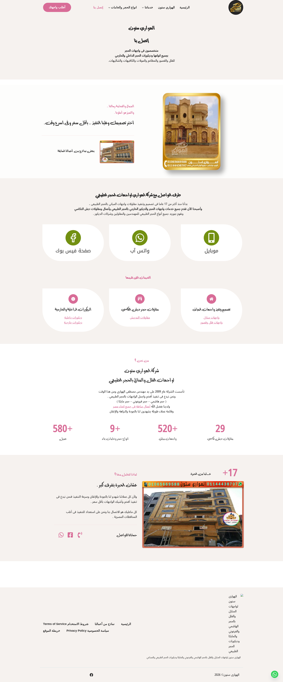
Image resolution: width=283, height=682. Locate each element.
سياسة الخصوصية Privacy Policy (87, 630)
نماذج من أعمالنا (104, 624)
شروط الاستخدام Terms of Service (65, 624)
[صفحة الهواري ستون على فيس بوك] (91, 674)
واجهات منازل (211, 317)
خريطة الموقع (51, 630)
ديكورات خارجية (73, 322)
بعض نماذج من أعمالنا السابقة (76, 150)
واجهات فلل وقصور (211, 322)
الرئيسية (185, 7)
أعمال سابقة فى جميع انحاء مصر (131, 406)
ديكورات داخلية (73, 317)
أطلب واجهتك (57, 7)
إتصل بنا (98, 7)
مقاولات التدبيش (140, 317)
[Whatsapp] (274, 674)
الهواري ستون (166, 7)
